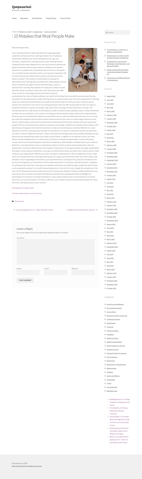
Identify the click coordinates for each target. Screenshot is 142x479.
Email (47, 268)
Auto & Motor (111, 312)
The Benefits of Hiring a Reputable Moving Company (119, 411)
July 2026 (110, 100)
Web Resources (112, 391)
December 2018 (112, 281)
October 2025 (111, 126)
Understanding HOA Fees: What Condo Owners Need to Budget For (117, 72)
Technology (111, 380)
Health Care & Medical (114, 342)
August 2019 (111, 251)
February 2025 (111, 145)
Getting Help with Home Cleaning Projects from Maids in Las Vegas (119, 431)
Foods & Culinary (113, 331)
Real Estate (19, 201)
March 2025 (110, 141)
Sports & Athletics (113, 376)
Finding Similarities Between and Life (81, 211)
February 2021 (111, 202)
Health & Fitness (112, 338)
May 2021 (110, 190)
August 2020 (111, 224)
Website (75, 268)
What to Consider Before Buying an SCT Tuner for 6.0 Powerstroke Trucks (119, 440)
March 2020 (110, 239)
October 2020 (111, 217)
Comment (20, 238)
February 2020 (111, 243)
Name (19, 268)
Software (110, 372)
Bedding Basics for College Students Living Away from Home (120, 402)
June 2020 (110, 228)
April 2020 (110, 236)
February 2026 (111, 115)
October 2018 (111, 288)
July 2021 (110, 183)
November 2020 (112, 213)
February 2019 (111, 273)
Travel (109, 383)
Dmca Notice (37, 18)
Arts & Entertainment (114, 308)
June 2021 (110, 187)
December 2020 (112, 209)
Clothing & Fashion (113, 319)
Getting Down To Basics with (23, 188)
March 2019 (110, 269)
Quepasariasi (21, 7)
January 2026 (111, 119)
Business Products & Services (117, 316)
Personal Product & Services (116, 353)
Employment (111, 323)
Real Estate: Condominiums (116, 365)
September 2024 (112, 160)
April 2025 (110, 138)
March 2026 (110, 111)
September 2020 (112, 221)
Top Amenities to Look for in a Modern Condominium (117, 51)
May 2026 (110, 108)
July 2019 (110, 254)
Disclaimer (24, 18)
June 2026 (110, 104)
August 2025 (111, 130)
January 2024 (111, 164)
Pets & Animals (112, 357)
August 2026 (111, 96)
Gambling (110, 335)
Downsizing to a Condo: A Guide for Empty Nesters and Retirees (118, 57)
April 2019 (110, 266)
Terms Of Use (65, 18)
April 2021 (110, 194)
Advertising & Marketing (115, 304)
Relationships (111, 368)
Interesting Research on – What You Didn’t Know (34, 211)
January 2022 (111, 175)
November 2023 (112, 172)
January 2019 (111, 277)
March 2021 (110, 198)
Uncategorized (112, 387)
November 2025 (112, 123)
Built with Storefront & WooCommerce (27, 466)
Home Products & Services (116, 346)
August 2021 (111, 179)
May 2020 (110, 232)
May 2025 (110, 134)
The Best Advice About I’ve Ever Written (27, 193)
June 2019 (110, 258)
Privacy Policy (51, 18)
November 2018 (112, 285)
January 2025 (111, 149)
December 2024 (112, 153)
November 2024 (112, 157)
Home (14, 18)
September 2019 (112, 247)
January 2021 (111, 205)
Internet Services (113, 350)
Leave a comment (50, 32)
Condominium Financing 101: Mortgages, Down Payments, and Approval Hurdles (118, 64)
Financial (110, 327)
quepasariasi (37, 32)
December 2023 (112, 168)
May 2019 (110, 262)
